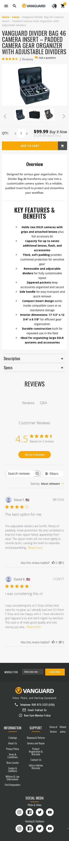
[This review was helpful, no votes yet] (53, 563)
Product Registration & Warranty (36, 751)
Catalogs (12, 737)
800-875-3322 (40, 704)
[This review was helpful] (53, 642)
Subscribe (54, 672)
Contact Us (41, 710)
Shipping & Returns (36, 737)
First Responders (12, 785)
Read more (35, 547)
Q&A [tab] (43, 402)
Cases (15, 17)
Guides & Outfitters (12, 769)
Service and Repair (36, 743)
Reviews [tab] (28, 403)
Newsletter (11, 672)
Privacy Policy (12, 749)
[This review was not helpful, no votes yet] (60, 563)
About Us (12, 743)
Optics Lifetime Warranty (36, 766)
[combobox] (47, 483)
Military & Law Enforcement (12, 777)
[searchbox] (19, 473)
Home (5, 17)
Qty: (5, 133)
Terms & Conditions (12, 755)
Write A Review (34, 454)
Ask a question (47, 57)
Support (36, 727)
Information (12, 727)
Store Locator (12, 762)
